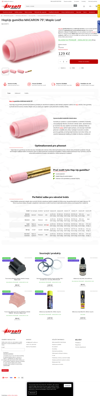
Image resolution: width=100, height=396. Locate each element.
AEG (77, 104)
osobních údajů (6, 365)
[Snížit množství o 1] (60, 62)
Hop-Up (60, 28)
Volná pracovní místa (57, 364)
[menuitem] (7, 12)
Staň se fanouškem (31, 346)
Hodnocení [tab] (17, 93)
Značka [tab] (26, 93)
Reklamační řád (56, 362)
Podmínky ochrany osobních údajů (61, 357)
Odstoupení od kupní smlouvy (59, 353)
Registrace (78, 345)
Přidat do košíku (84, 61)
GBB (48, 225)
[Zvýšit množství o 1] (66, 62)
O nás (53, 355)
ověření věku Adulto (12, 395)
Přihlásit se (5, 370)
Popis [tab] (9, 93)
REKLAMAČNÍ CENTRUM (56, 1)
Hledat (75, 5)
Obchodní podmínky (92, 1)
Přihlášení (78, 342)
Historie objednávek (80, 347)
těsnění (94, 32)
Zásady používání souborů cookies (61, 360)
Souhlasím (67, 385)
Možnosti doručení (63, 49)
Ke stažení (76, 1)
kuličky (61, 128)
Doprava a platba (68, 1)
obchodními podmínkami (8, 353)
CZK (90, 6)
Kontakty (84, 1)
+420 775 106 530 (31, 344)
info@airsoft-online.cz (32, 342)
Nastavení (32, 392)
